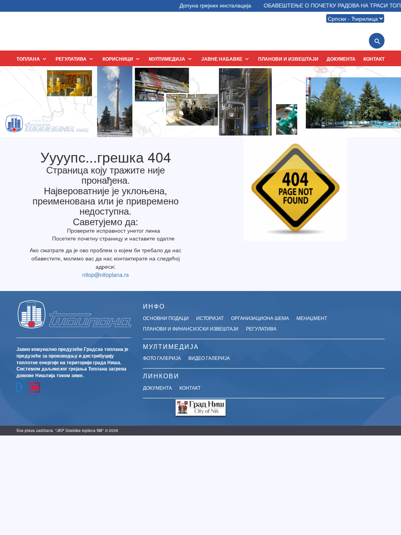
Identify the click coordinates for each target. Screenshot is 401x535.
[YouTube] (35, 387)
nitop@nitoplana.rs (105, 274)
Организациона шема (260, 317)
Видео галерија (209, 357)
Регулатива (261, 328)
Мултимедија (171, 58)
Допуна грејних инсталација (208, 5)
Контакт (374, 58)
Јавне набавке (225, 58)
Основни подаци (166, 317)
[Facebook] (21, 387)
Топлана (32, 58)
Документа (341, 58)
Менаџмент (311, 317)
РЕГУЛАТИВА (75, 58)
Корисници (122, 58)
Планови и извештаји (288, 58)
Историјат (210, 317)
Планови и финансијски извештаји (190, 328)
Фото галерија (162, 357)
